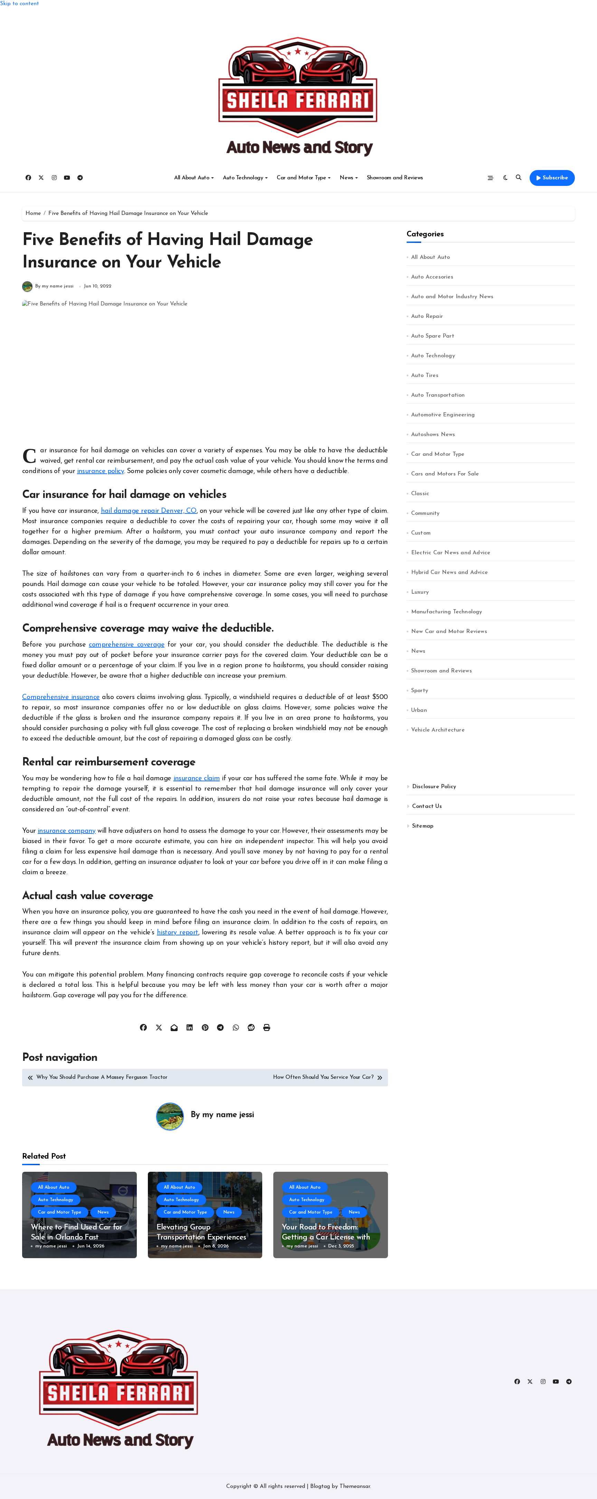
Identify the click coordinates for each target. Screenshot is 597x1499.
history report (177, 932)
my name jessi (228, 1115)
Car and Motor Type (301, 178)
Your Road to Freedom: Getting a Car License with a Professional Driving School (329, 1237)
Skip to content (19, 4)
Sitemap (422, 826)
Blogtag (320, 1486)
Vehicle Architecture (438, 730)
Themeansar (355, 1486)
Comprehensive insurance (61, 697)
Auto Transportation (438, 395)
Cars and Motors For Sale (445, 474)
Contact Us (427, 806)
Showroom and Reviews (395, 178)
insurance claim (196, 778)
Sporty (419, 691)
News (346, 178)
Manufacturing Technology (446, 612)
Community (425, 513)
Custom (420, 533)
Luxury (420, 592)
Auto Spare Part (432, 336)
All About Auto (191, 178)
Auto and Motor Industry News (452, 297)
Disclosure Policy (434, 787)
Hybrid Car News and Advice (449, 572)
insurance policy (100, 471)
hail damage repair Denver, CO (149, 511)
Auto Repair (427, 316)
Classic (420, 494)
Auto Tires (424, 375)
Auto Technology (243, 178)
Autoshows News (433, 434)
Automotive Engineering (443, 415)
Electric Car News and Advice (451, 553)
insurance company (67, 831)
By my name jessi (54, 286)
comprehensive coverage (126, 644)
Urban (419, 710)
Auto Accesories (432, 277)
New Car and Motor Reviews (449, 631)
